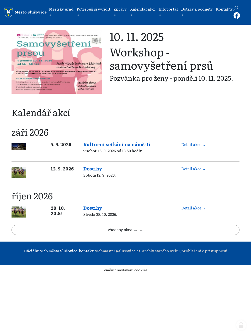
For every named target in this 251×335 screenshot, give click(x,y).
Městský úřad (61, 9)
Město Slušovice (30, 12)
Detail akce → (193, 144)
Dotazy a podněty (197, 9)
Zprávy (120, 9)
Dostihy (92, 168)
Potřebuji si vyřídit (93, 9)
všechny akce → (123, 229)
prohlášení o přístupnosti (204, 251)
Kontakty (224, 9)
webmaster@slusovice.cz (117, 251)
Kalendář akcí (142, 9)
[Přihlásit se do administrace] (241, 325)
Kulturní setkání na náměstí (117, 144)
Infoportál (168, 9)
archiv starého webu (161, 251)
